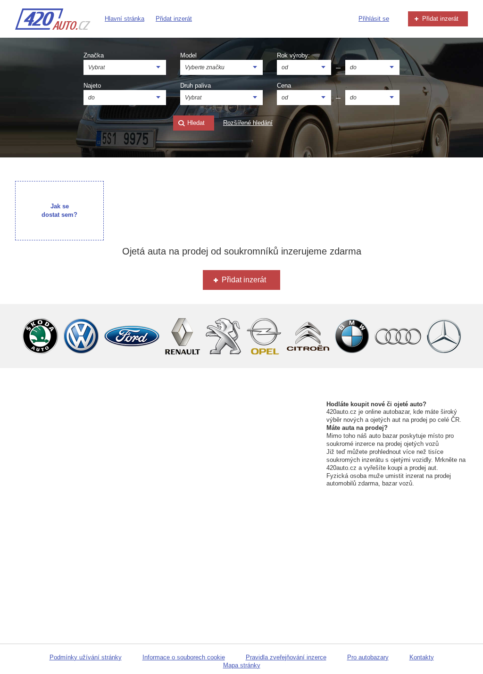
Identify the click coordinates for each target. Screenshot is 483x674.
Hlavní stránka (124, 18)
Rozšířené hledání (248, 122)
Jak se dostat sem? (59, 210)
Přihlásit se (373, 18)
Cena (284, 85)
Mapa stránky (241, 665)
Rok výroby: (293, 55)
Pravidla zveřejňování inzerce (286, 657)
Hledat (195, 122)
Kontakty (421, 657)
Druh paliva (195, 85)
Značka (93, 55)
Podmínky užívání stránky (86, 657)
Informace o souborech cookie (183, 657)
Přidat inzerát (174, 18)
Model (188, 55)
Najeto (92, 85)
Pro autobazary (368, 657)
